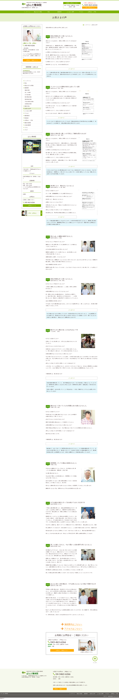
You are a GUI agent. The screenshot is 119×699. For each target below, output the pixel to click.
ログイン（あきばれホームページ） (111, 696)
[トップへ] (95, 658)
